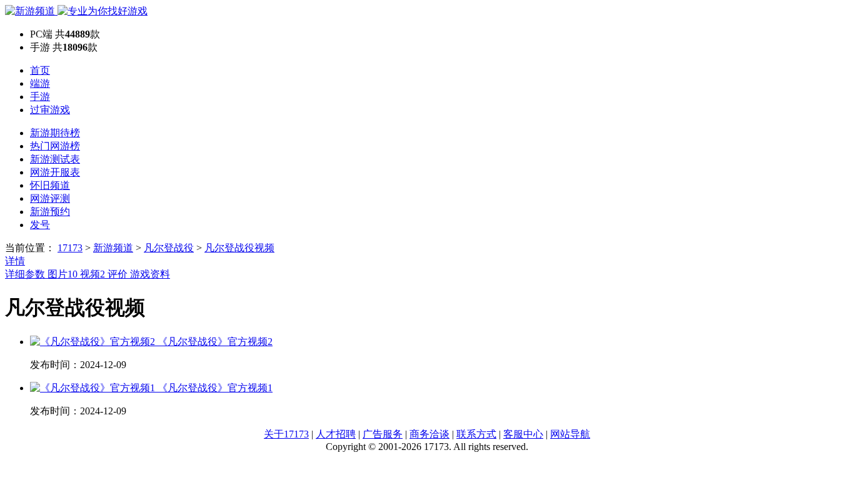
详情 (15, 261)
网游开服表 (55, 172)
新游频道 (113, 247)
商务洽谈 (429, 434)
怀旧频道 (50, 185)
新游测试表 (55, 159)
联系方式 (476, 434)
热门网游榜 (55, 146)
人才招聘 (336, 434)
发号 (40, 224)
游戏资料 (150, 274)
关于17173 (286, 434)
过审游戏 (50, 109)
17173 (70, 247)
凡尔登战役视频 (239, 247)
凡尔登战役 (169, 247)
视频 (92, 274)
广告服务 (383, 434)
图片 (63, 274)
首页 (40, 70)
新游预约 (50, 211)
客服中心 (523, 434)
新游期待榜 (55, 133)
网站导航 (570, 434)
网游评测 (50, 198)
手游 (40, 96)
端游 (40, 83)
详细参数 (26, 274)
